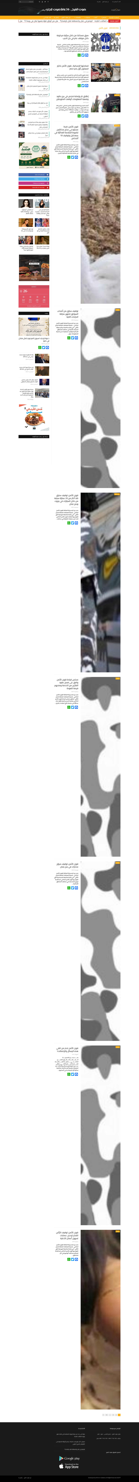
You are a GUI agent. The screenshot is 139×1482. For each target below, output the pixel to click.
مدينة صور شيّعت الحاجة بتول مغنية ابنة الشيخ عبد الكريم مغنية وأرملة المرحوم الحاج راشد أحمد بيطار (26, 393)
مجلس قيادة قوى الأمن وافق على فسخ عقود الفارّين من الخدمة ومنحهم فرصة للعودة (66, 684)
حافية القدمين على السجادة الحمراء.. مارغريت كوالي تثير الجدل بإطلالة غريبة (42, 212)
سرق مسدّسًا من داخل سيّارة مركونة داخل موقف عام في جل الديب (73, 37)
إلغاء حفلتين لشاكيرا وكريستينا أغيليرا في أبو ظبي (43, 231)
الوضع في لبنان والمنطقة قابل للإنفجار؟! (37, 94)
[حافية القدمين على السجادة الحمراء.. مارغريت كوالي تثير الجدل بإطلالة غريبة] (42, 203)
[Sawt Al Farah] (116, 9)
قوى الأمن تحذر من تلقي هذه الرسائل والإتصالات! (67, 1050)
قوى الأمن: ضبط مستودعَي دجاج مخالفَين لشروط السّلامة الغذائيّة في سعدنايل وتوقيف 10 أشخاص (66, 132)
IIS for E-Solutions (101, 1478)
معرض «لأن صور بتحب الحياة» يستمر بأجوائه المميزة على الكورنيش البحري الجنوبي (38, 113)
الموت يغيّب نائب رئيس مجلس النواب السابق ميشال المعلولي (29, 381)
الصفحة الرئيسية (114, 17)
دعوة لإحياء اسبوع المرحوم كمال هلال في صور (34, 339)
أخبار (96, 17)
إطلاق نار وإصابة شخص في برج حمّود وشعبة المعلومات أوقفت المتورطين (72, 98)
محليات (88, 17)
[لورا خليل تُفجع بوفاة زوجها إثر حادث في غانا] (26, 222)
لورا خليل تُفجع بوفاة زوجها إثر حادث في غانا (27, 230)
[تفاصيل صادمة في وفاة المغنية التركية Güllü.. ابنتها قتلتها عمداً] (26, 240)
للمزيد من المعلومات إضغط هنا (33, 306)
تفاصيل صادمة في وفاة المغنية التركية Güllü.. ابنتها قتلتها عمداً (26, 248)
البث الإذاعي (47, 17)
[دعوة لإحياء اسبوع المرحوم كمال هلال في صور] (34, 327)
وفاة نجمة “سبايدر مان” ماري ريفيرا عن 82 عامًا (42, 247)
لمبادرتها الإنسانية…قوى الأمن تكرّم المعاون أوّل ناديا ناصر (73, 67)
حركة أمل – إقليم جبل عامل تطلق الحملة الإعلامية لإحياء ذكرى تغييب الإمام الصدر (37, 70)
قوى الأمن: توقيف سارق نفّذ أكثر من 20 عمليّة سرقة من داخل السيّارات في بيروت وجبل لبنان (66, 499)
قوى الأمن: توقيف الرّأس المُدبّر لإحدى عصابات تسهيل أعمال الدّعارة (67, 1235)
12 (106, 1415)
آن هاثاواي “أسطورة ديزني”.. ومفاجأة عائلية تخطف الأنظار (27, 211)
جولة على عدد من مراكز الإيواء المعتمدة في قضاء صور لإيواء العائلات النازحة (37, 78)
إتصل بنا (98, 2)
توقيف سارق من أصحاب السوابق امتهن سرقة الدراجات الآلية (67, 314)
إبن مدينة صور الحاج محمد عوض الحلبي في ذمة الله (26, 368)
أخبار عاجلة (117, 95)
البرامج (104, 17)
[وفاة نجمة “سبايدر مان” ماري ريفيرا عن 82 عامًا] (42, 240)
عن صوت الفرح (105, 2)
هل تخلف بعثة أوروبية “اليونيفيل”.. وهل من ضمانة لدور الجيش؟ (68, 21)
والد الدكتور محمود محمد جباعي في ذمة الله (26, 356)
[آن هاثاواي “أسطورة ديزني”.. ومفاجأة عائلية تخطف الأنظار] (26, 203)
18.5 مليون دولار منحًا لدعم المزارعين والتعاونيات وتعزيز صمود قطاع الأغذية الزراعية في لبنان (38, 124)
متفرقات (78, 17)
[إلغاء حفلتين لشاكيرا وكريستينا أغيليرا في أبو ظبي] (42, 222)
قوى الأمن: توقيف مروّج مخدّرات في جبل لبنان (67, 865)
